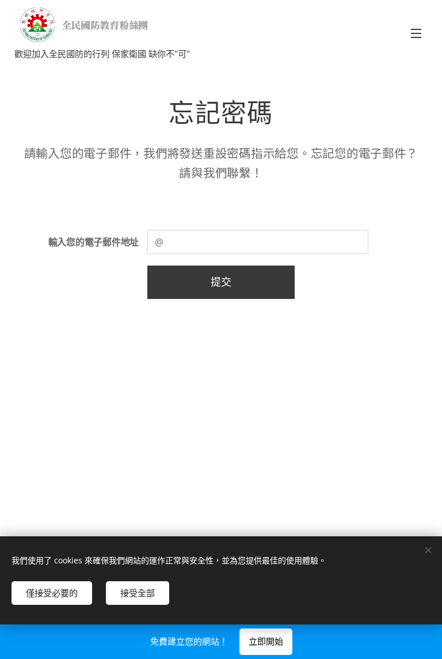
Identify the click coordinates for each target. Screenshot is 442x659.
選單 (416, 32)
